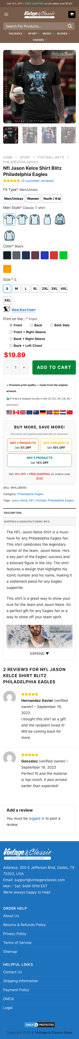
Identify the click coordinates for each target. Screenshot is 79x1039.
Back (38, 325)
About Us (11, 916)
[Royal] (45, 255)
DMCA (8, 999)
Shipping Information (20, 981)
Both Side (62, 325)
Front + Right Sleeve (30, 332)
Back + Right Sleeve (29, 339)
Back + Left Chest (28, 346)
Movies (62, 33)
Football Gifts (51, 157)
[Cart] (72, 14)
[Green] (63, 255)
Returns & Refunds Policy (24, 925)
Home (7, 157)
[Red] (54, 255)
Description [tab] (13, 512)
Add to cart (54, 367)
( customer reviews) (37, 181)
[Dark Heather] (16, 255)
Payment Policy (16, 990)
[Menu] (6, 14)
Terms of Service (17, 943)
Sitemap (10, 951)
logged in (36, 818)
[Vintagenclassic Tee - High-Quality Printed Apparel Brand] (39, 14)
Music (47, 33)
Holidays (15, 33)
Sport (32, 33)
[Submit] (70, 26)
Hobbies (38, 39)
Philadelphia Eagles (20, 162)
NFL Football (37, 500)
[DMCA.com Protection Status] (39, 1024)
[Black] (7, 255)
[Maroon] (35, 255)
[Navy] (26, 255)
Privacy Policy (14, 934)
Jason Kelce (19, 500)
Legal (7, 1008)
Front (18, 325)
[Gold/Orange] (7, 269)
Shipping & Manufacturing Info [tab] (27, 521)
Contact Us (12, 972)
